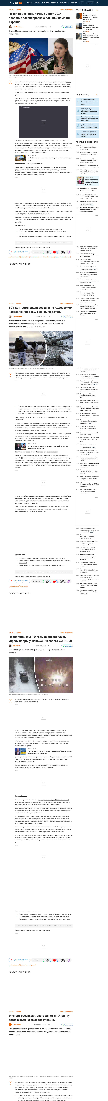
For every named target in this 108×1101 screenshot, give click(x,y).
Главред (36, 455)
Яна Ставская (16, 645)
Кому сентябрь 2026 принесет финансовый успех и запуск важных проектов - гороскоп (89, 125)
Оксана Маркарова (48, 257)
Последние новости (87, 142)
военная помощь (35, 257)
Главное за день (85, 10)
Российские (18, 699)
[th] (47, 252)
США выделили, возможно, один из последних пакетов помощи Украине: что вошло (45, 236)
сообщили (28, 375)
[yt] (54, 252)
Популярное (64, 3)
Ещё (97, 10)
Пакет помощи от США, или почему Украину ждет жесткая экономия (40, 229)
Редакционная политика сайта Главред (38, 247)
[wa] (43, 252)
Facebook (44, 152)
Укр (82, 3)
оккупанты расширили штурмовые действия (48, 498)
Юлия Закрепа (17, 1024)
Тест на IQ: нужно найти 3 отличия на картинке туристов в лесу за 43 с (89, 118)
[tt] (61, 252)
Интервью (55, 3)
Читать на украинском (66, 9)
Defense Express (33, 701)
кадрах (39, 730)
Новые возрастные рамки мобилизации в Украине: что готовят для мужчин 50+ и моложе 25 (89, 133)
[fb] (57, 252)
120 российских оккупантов (32, 835)
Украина (88, 21)
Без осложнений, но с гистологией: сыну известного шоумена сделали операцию (44, 916)
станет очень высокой (54, 509)
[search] (97, 2)
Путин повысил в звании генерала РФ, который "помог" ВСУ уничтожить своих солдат (45, 914)
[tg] (50, 252)
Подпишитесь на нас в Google (68, 27)
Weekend (74, 3)
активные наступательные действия (56, 373)
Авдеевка (24, 586)
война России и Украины (63, 257)
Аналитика (45, 3)
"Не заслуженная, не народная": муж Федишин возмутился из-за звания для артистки (89, 110)
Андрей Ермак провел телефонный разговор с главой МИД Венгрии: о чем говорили (45, 919)
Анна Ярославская (18, 26)
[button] (10, 3)
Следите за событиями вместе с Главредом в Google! (21, 252)
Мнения (37, 3)
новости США (25, 257)
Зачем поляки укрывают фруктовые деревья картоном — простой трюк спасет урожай (89, 102)
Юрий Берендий (17, 316)
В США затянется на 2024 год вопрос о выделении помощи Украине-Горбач (42, 558)
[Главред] (17, 3)
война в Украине (14, 257)
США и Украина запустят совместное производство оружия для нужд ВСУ (42, 565)
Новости (29, 3)
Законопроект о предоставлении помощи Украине (30, 167)
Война (87, 31)
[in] (68, 252)
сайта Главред (24, 1087)
